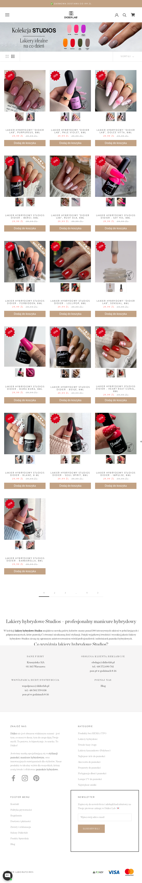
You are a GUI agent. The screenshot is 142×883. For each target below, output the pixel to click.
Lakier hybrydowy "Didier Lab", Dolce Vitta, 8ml (116, 131)
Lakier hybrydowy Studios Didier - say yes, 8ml (116, 216)
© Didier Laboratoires (18, 872)
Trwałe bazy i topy (87, 745)
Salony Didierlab (19, 833)
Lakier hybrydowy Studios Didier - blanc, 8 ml (25, 474)
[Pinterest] (36, 778)
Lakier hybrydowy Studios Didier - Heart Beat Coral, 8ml (115, 389)
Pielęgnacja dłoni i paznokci (92, 773)
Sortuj (126, 56)
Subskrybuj (91, 828)
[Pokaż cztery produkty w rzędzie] (12, 56)
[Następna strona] (97, 593)
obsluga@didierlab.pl (103, 662)
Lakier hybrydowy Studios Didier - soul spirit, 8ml (70, 474)
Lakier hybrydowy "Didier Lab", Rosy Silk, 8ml (70, 216)
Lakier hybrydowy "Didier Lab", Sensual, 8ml (116, 302)
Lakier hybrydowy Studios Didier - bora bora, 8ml (25, 388)
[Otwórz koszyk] (133, 15)
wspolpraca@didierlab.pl (35, 686)
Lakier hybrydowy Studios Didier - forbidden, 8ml (25, 302)
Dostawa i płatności (20, 821)
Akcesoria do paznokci (89, 762)
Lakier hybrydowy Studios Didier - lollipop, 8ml (70, 302)
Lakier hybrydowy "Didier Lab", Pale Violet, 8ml (70, 131)
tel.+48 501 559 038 (35, 690)
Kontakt (14, 804)
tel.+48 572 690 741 (103, 666)
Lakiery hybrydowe (88, 739)
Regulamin (16, 815)
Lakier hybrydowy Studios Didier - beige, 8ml (70, 388)
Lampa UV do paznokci (90, 779)
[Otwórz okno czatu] (7, 876)
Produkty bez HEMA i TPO (92, 733)
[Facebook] (13, 778)
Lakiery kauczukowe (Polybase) (94, 750)
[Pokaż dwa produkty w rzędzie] (7, 56)
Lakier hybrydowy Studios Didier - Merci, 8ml (25, 216)
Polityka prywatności (21, 810)
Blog (103, 686)
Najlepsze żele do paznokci (91, 756)
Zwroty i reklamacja (20, 827)
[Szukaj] (124, 15)
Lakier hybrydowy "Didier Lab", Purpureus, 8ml (25, 131)
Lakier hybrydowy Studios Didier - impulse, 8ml (116, 474)
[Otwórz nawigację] (7, 14)
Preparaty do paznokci (89, 768)
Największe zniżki (87, 785)
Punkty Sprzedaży (19, 838)
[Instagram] (25, 778)
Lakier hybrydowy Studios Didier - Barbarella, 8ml (25, 559)
